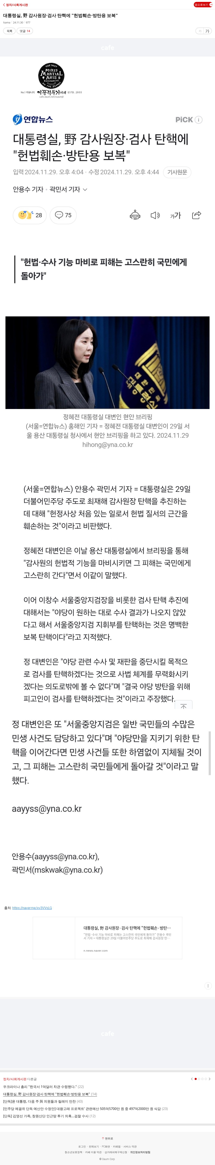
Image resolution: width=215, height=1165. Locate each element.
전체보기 (94, 1146)
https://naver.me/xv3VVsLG (32, 908)
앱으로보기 (201, 4)
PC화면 (106, 1146)
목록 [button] (9, 31)
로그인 (82, 1146)
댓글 (25, 31)
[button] (21, 4)
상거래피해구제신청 (116, 1152)
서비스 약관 (130, 1146)
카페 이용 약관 (93, 1152)
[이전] (192, 1078)
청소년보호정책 (73, 1152)
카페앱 (117, 1146)
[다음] (209, 1078)
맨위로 (109, 1138)
